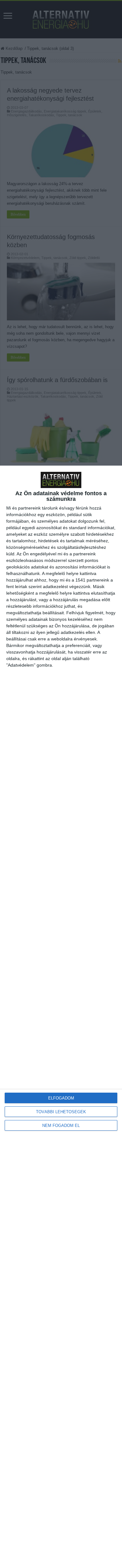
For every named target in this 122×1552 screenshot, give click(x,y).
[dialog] (61, 1009)
